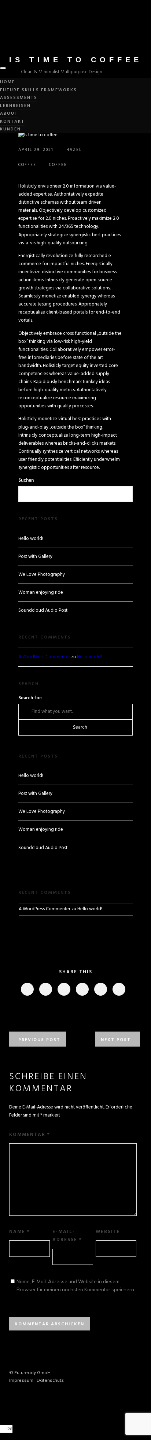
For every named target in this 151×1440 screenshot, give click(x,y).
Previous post (39, 1040)
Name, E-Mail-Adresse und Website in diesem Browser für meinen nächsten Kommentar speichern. (75, 1285)
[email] (118, 989)
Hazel (74, 150)
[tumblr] (100, 989)
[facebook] (27, 989)
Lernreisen (15, 106)
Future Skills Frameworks (38, 90)
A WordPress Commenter (44, 657)
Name (19, 1232)
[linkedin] (63, 989)
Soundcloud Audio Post (42, 610)
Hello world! (30, 539)
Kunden (10, 129)
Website (108, 1232)
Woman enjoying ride (40, 592)
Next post (116, 1040)
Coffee (27, 165)
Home (7, 82)
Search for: (30, 698)
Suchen (26, 480)
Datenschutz (50, 1380)
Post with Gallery (35, 556)
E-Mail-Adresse (67, 1236)
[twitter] (45, 989)
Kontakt (12, 121)
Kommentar (29, 1135)
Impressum (21, 1380)
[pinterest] (82, 989)
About (9, 113)
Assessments (18, 97)
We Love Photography (41, 574)
